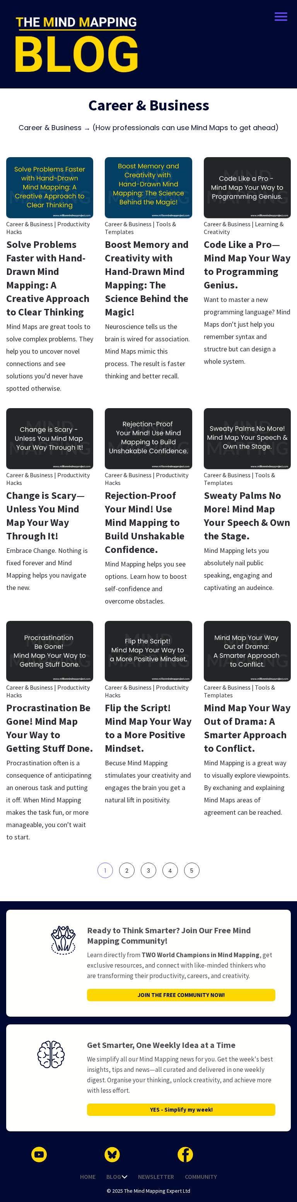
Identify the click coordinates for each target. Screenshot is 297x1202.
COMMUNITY (201, 1176)
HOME (88, 1176)
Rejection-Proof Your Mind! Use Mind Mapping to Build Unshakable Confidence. (144, 522)
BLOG (113, 1176)
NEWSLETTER (156, 1176)
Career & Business (29, 224)
